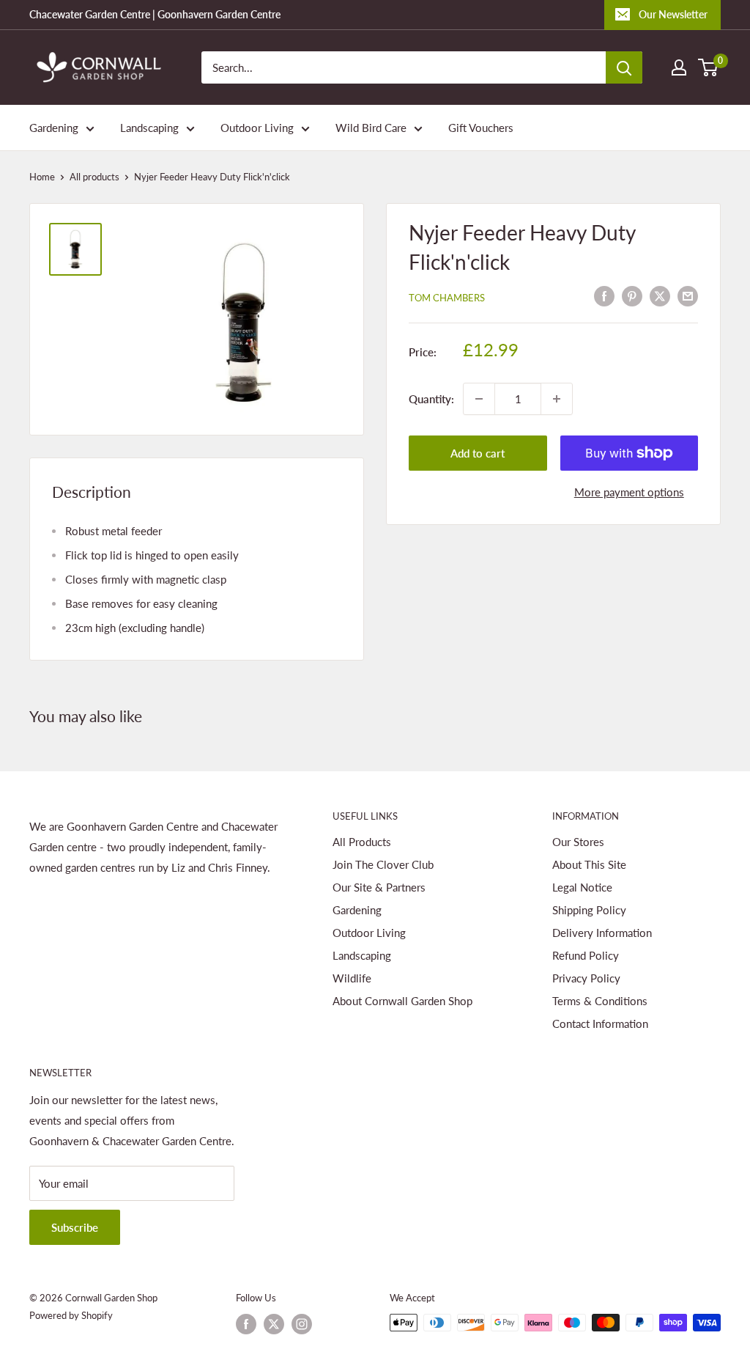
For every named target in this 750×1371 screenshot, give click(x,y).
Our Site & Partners (379, 887)
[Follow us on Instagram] (302, 1324)
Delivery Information (602, 932)
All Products (362, 841)
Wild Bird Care (370, 127)
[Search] (624, 67)
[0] (708, 67)
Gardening (53, 127)
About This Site (589, 864)
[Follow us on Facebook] (246, 1324)
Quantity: (431, 398)
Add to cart (477, 453)
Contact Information (600, 1023)
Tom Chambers (447, 298)
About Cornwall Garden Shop (402, 1000)
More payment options (629, 492)
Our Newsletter (673, 14)
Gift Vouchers (480, 127)
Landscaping (149, 127)
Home (42, 177)
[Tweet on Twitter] (660, 295)
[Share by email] (687, 295)
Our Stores (578, 841)
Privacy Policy (586, 978)
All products (94, 177)
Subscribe (74, 1227)
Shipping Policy (589, 909)
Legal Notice (582, 887)
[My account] (679, 67)
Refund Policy (585, 955)
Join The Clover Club (383, 864)
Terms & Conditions (599, 1000)
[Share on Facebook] (604, 295)
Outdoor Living (257, 127)
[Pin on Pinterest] (632, 295)
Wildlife (352, 978)
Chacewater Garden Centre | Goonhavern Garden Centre (155, 14)
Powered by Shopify (71, 1315)
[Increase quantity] (556, 398)
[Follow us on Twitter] (274, 1324)
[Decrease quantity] (479, 398)
